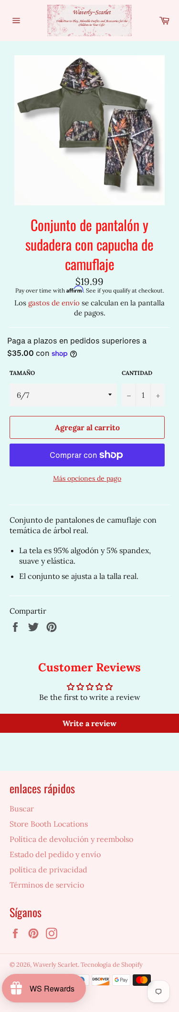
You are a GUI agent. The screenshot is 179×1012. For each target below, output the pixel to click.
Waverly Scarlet (55, 965)
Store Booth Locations (49, 824)
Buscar (22, 808)
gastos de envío (54, 302)
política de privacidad (48, 869)
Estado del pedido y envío (55, 854)
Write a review (89, 723)
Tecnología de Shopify (112, 965)
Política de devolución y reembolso (71, 839)
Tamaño (22, 372)
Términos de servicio (47, 885)
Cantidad (137, 372)
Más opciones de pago (87, 478)
